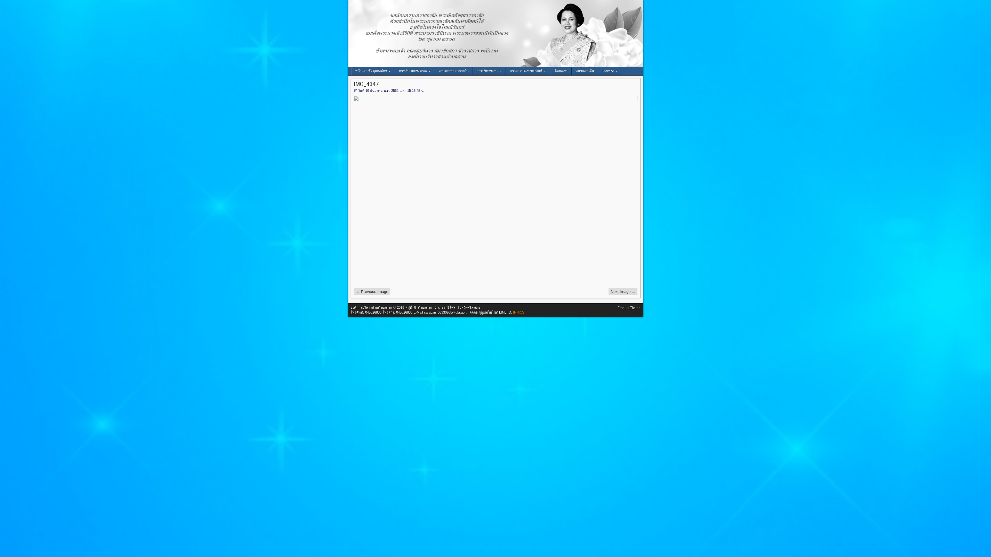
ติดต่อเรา (561, 71)
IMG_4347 (366, 84)
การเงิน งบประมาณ (413, 71)
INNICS (518, 312)
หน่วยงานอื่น (585, 71)
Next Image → (623, 291)
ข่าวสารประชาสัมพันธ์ (526, 71)
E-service (608, 71)
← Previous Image (372, 291)
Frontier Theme (629, 308)
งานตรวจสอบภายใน (454, 71)
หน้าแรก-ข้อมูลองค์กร (371, 71)
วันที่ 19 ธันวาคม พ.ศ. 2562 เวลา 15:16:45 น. (391, 91)
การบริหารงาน (487, 71)
